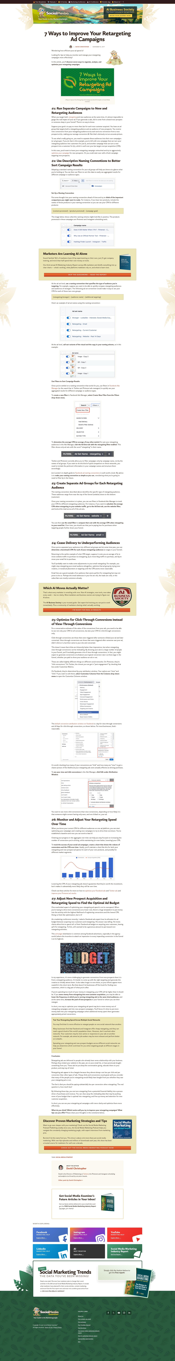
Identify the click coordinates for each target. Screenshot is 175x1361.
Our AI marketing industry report (87, 1336)
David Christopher (76, 1168)
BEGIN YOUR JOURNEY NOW (120, 15)
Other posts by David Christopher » (70, 1180)
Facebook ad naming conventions (87, 473)
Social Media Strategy (64, 1157)
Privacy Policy (58, 1327)
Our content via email (84, 1319)
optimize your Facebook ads (95, 891)
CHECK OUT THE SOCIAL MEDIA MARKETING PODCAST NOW (87, 1148)
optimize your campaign (60, 153)
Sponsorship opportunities (85, 1339)
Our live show (82, 1328)
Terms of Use (48, 1327)
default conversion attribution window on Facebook (74, 724)
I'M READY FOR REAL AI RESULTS (86, 610)
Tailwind (86, 1174)
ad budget (59, 934)
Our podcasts (82, 1322)
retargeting (72, 117)
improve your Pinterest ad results (63, 893)
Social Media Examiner (53, 12)
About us (80, 1316)
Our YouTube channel (84, 1325)
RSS (79, 1342)
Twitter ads (113, 891)
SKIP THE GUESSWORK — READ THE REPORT (87, 275)
